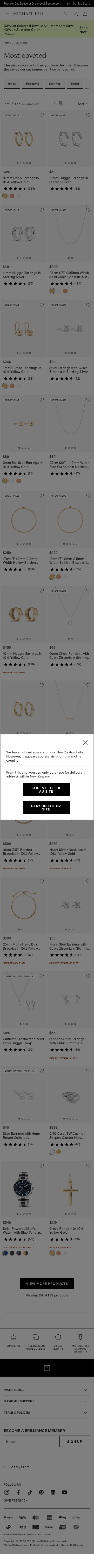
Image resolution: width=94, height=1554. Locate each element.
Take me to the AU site (46, 789)
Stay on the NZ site (46, 807)
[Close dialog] (85, 742)
